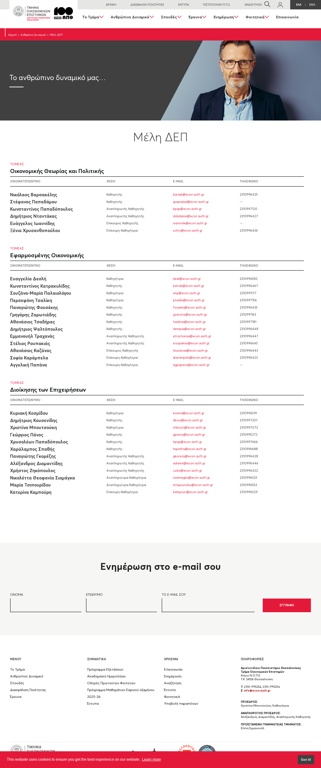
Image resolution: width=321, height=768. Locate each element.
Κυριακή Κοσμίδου (29, 413)
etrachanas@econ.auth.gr (192, 336)
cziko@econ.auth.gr (187, 470)
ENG (312, 4)
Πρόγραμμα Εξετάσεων (105, 669)
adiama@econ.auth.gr (189, 463)
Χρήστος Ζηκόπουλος (32, 470)
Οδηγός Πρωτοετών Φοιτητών (111, 683)
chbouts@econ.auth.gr (189, 427)
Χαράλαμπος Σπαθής (32, 449)
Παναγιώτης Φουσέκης (34, 307)
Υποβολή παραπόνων (181, 703)
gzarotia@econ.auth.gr (190, 314)
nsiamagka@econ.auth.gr (191, 477)
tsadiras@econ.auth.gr (189, 321)
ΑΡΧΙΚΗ (111, 4)
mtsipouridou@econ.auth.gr (193, 485)
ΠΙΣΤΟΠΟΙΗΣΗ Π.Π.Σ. (217, 4)
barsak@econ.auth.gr (188, 194)
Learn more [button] (151, 759)
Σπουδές (169, 17)
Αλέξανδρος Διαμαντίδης (36, 463)
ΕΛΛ (298, 4)
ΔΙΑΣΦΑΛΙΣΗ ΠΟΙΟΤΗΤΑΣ (147, 4)
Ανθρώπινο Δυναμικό (130, 17)
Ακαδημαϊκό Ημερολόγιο (106, 676)
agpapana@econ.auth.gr (191, 364)
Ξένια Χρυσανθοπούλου (35, 230)
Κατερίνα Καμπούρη (30, 492)
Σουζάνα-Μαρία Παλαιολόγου (40, 293)
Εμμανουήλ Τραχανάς (32, 336)
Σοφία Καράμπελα (29, 357)
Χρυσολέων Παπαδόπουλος (39, 442)
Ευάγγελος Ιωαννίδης (32, 223)
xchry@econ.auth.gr (188, 230)
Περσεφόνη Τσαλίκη (31, 300)
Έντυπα (93, 703)
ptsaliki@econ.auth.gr (189, 300)
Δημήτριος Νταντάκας (33, 216)
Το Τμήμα (90, 17)
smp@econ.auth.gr (186, 293)
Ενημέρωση (224, 17)
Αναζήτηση (172, 683)
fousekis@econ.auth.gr (189, 307)
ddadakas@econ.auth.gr (191, 216)
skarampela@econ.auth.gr (192, 357)
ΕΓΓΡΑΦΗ (287, 605)
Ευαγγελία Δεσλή (28, 278)
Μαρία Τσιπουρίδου (30, 485)
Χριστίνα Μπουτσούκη (33, 427)
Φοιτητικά (255, 17)
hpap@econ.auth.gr (187, 441)
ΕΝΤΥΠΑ (183, 4)
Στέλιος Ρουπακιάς (30, 343)
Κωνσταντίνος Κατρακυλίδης (40, 286)
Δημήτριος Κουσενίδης (33, 420)
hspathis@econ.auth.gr (190, 449)
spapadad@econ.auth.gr (191, 201)
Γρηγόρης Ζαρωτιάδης (33, 314)
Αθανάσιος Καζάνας (30, 350)
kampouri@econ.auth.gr (190, 492)
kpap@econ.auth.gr (187, 209)
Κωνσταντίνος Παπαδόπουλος (41, 209)
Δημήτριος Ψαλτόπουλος (36, 329)
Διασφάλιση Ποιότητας (28, 690)
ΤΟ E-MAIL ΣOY (174, 594)
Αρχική (12, 34)
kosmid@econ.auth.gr (188, 413)
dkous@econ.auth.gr (188, 420)
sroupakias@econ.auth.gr (191, 343)
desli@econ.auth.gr (187, 278)
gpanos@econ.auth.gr (189, 434)
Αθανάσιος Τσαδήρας (32, 322)
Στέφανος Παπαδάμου (33, 202)
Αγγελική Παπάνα (28, 365)
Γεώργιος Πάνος (26, 434)
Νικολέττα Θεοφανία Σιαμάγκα (42, 477)
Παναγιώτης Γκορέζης (33, 456)
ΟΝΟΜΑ (16, 594)
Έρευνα (195, 17)
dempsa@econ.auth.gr (189, 329)
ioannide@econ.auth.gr (190, 223)
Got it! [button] (306, 759)
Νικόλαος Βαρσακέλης (33, 194)
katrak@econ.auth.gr (188, 286)
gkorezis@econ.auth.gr (190, 456)
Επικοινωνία (287, 17)
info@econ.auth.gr (257, 690)
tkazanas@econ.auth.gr (190, 350)
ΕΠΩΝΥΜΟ (94, 594)
